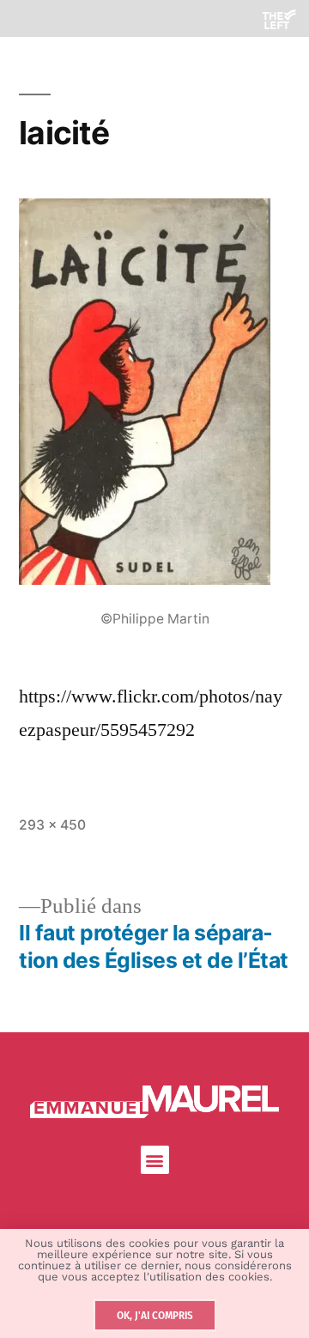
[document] (154, 669)
